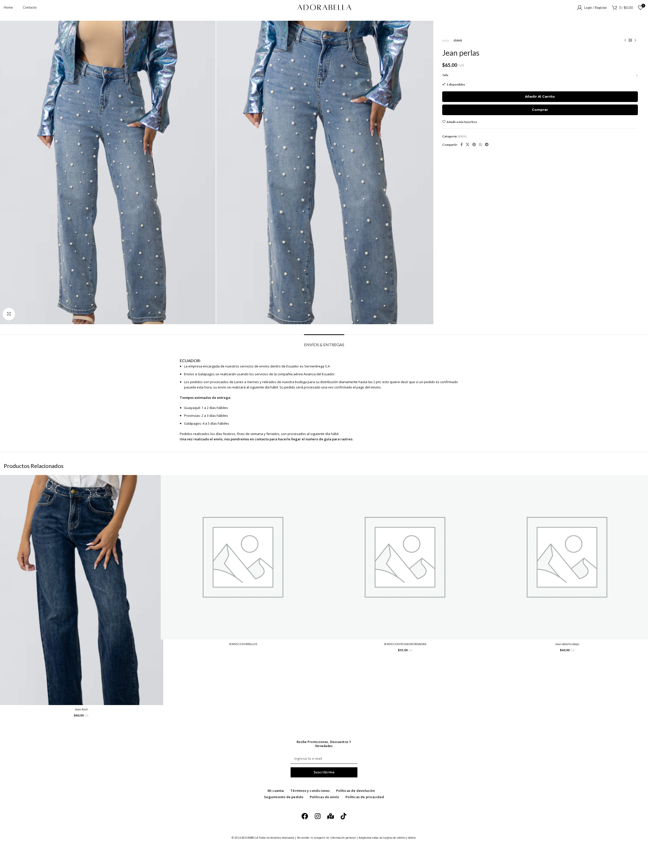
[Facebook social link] (461, 144)
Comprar (540, 110)
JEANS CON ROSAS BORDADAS (405, 644)
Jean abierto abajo (567, 644)
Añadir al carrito (540, 96)
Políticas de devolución (355, 790)
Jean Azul (81, 709)
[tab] (324, 342)
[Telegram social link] (486, 144)
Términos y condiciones (310, 790)
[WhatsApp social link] (480, 144)
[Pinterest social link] (474, 144)
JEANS (457, 40)
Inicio (446, 40)
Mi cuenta (276, 790)
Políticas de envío (324, 797)
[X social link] (467, 144)
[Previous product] (625, 40)
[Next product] (635, 40)
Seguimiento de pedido (283, 797)
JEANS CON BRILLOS (243, 644)
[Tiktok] (343, 816)
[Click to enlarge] (9, 314)
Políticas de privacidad (365, 797)
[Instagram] (317, 816)
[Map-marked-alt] (330, 816)
